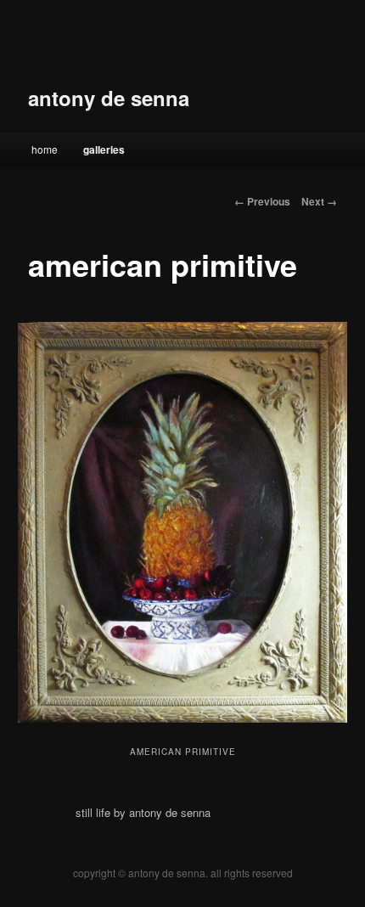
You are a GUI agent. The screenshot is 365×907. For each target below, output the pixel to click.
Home (44, 149)
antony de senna (108, 97)
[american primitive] (182, 522)
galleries (104, 149)
